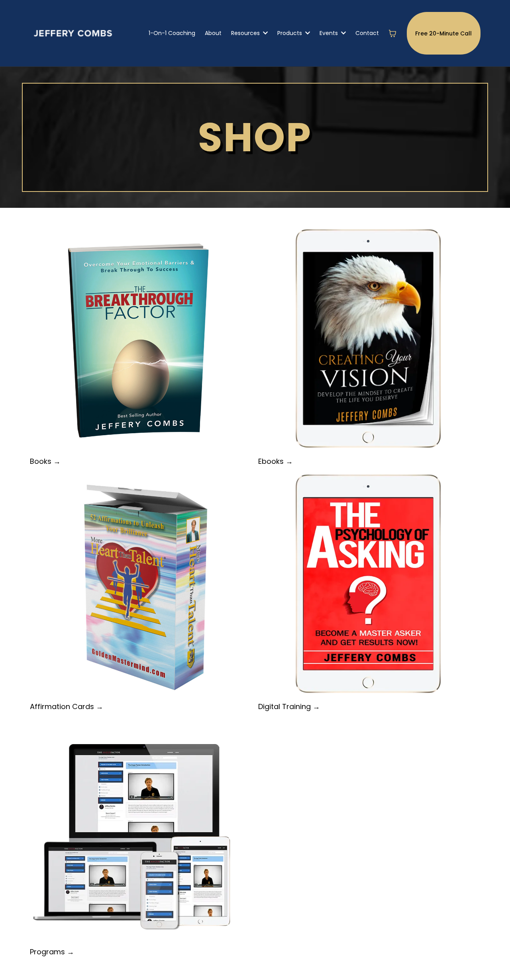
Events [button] (329, 33)
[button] (264, 33)
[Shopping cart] (392, 33)
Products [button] (290, 33)
